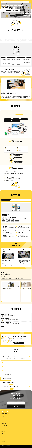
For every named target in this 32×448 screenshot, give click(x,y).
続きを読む (3, 297)
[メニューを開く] (30, 2)
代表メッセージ (3, 431)
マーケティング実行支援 (4, 425)
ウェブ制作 (26, 199)
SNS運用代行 (5, 199)
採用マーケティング (3, 423)
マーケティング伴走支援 (4, 421)
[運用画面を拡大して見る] (10, 284)
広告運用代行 (16, 199)
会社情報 (2, 433)
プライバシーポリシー (3, 446)
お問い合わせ (2, 439)
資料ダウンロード (3, 441)
